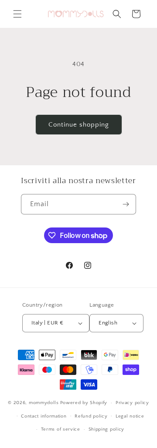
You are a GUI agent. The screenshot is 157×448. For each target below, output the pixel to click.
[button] (17, 13)
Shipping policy (107, 429)
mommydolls (44, 402)
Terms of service (60, 429)
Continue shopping (78, 124)
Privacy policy (132, 402)
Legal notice (130, 416)
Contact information (43, 416)
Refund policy (91, 416)
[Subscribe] (126, 204)
